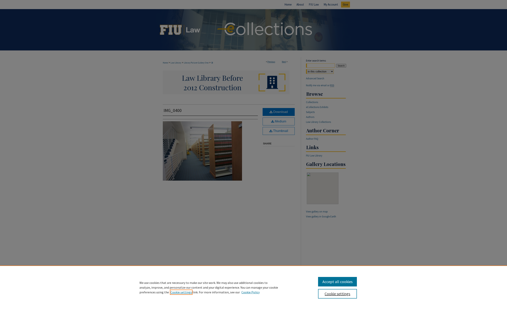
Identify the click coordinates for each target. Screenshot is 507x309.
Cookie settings (181, 292)
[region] (253, 287)
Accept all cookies (337, 281)
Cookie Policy (250, 292)
